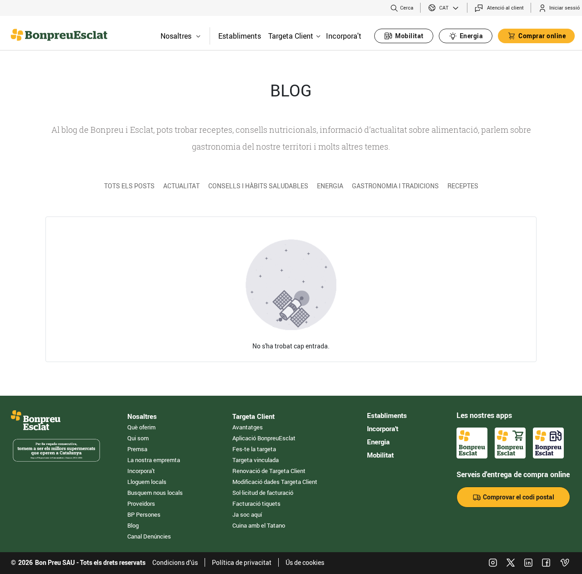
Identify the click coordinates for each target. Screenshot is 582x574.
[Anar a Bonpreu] (18, 32)
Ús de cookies (305, 562)
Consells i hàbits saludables (258, 185)
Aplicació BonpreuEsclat (264, 438)
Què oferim (141, 427)
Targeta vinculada (255, 460)
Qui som (138, 438)
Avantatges (247, 427)
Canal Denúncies (149, 536)
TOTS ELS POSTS (129, 185)
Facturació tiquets (256, 503)
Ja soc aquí (247, 514)
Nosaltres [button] (176, 36)
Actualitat (181, 185)
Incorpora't (343, 36)
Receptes (462, 185)
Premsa (137, 449)
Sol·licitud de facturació (262, 492)
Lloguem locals (146, 482)
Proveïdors (141, 503)
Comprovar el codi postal (518, 497)
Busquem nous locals (155, 492)
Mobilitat (380, 454)
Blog (133, 525)
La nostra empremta (153, 460)
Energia (330, 185)
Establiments (239, 36)
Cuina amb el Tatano (258, 525)
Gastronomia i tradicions (395, 185)
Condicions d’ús (175, 562)
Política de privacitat (241, 562)
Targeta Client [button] (290, 36)
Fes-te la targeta (254, 449)
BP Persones (144, 514)
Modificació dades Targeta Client (274, 482)
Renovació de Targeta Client (269, 471)
